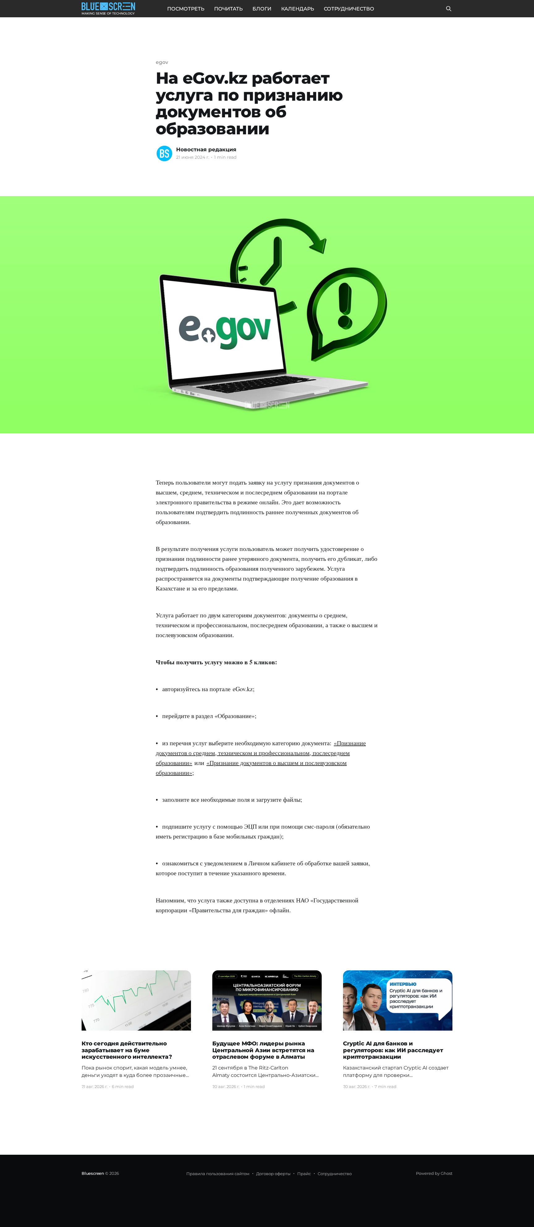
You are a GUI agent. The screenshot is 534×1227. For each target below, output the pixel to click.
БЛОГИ (261, 9)
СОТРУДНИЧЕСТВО (349, 9)
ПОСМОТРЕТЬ (185, 9)
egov (162, 62)
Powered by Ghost (434, 1173)
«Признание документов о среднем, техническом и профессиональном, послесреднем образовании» (261, 753)
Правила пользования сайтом (217, 1173)
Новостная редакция (206, 149)
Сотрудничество (335, 1173)
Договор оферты (273, 1173)
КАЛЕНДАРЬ (297, 9)
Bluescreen (93, 1173)
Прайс (304, 1173)
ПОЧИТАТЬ (228, 9)
